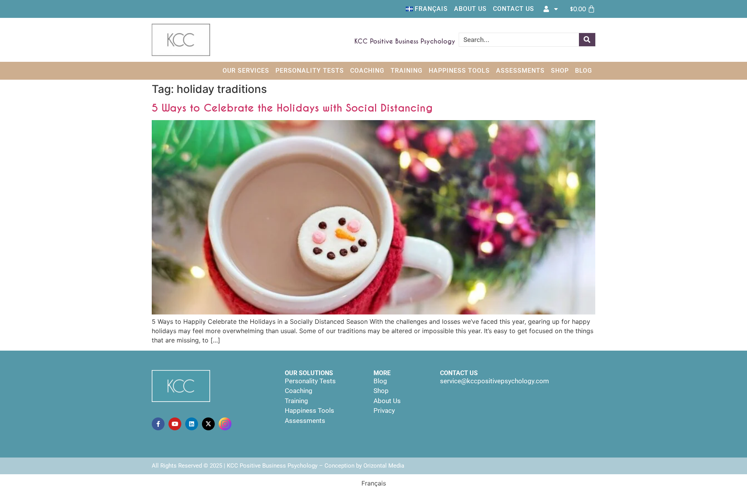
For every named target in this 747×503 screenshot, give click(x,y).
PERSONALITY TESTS (309, 70)
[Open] (556, 9)
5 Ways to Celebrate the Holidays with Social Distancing (292, 107)
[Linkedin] (191, 423)
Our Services (246, 70)
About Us (470, 8)
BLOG (583, 70)
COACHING (367, 70)
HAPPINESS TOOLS (459, 70)
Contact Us (513, 8)
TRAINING (407, 70)
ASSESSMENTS (520, 70)
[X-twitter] (208, 423)
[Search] (587, 39)
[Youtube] (174, 423)
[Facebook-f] (158, 423)
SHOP (560, 70)
